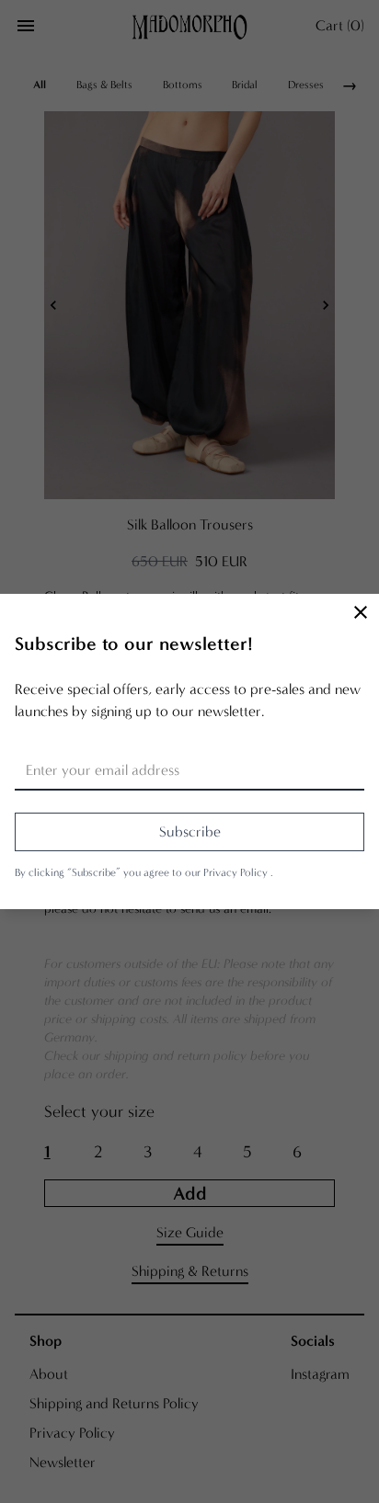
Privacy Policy (236, 872)
